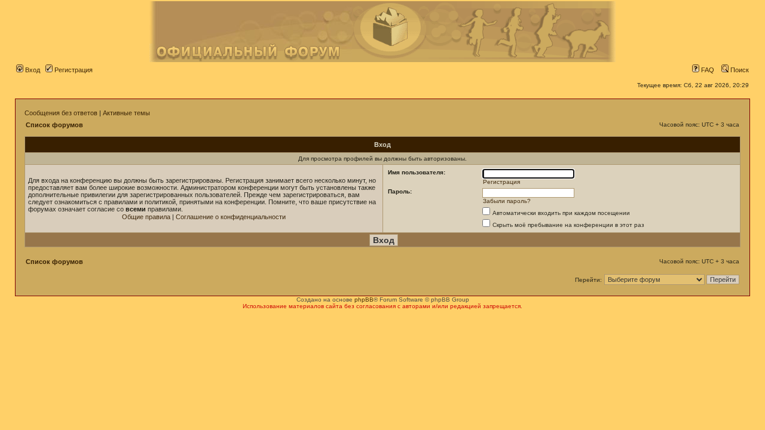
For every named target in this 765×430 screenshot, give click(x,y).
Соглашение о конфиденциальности (231, 216)
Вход (31, 69)
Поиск (739, 69)
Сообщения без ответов (61, 112)
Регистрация (73, 69)
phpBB (364, 299)
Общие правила (146, 216)
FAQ (706, 69)
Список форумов (54, 124)
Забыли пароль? (507, 201)
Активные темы (126, 112)
